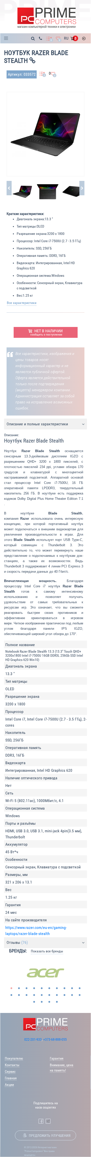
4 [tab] (34, 988)
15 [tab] (41, 995)
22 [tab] (41, 1002)
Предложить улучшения (50, 1136)
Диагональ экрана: (31, 219)
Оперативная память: (33, 256)
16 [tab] (49, 995)
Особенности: (26, 283)
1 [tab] (11, 988)
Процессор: (25, 241)
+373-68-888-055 (55, 1039)
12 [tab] (18, 995)
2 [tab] (18, 988)
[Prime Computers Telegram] (48, 1121)
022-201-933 (33, 1039)
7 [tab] (56, 988)
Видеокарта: (26, 263)
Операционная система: (34, 275)
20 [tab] (79, 995)
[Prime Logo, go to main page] (47, 18)
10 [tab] (79, 988)
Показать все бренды (47, 951)
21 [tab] (34, 1002)
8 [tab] (64, 988)
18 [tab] (64, 995)
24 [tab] (56, 1002)
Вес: (20, 295)
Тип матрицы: (27, 226)
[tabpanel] (45, 973)
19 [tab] (72, 995)
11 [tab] (11, 995)
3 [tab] (26, 988)
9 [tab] (72, 988)
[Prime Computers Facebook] (40, 1121)
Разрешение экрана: (32, 234)
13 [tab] (26, 995)
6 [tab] (49, 988)
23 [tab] (49, 1002)
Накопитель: (26, 248)
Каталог (7, 38)
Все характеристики (21, 303)
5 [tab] (41, 988)
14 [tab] (34, 995)
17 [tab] (56, 995)
